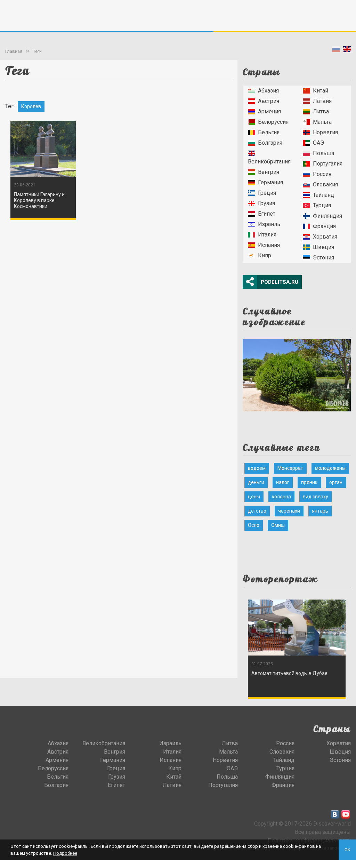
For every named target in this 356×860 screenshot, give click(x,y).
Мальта (322, 122)
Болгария (270, 142)
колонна (281, 496)
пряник (309, 482)
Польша (323, 153)
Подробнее (65, 853)
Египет (266, 213)
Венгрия (268, 172)
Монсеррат (290, 468)
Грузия (266, 203)
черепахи (289, 511)
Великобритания (269, 161)
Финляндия (327, 215)
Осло (253, 525)
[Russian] (336, 50)
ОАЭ (318, 142)
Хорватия (325, 236)
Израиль (269, 224)
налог (282, 482)
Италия (267, 234)
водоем (257, 468)
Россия (322, 174)
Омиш (278, 525)
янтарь (320, 511)
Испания (269, 245)
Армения (269, 111)
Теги (37, 51)
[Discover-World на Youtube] (345, 814)
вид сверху (315, 496)
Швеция (323, 247)
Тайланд (323, 195)
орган (335, 482)
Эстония (323, 257)
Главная (13, 51)
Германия (270, 182)
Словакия (325, 184)
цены (254, 496)
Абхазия (268, 90)
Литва (321, 111)
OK (347, 849)
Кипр (264, 255)
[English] (347, 50)
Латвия (322, 101)
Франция (324, 226)
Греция (267, 193)
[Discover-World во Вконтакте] (335, 814)
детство (257, 511)
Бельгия (269, 132)
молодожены (330, 468)
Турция (322, 205)
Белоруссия (273, 122)
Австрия (268, 101)
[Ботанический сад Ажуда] (297, 373)
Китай (320, 90)
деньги (256, 482)
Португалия (327, 163)
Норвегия (325, 132)
